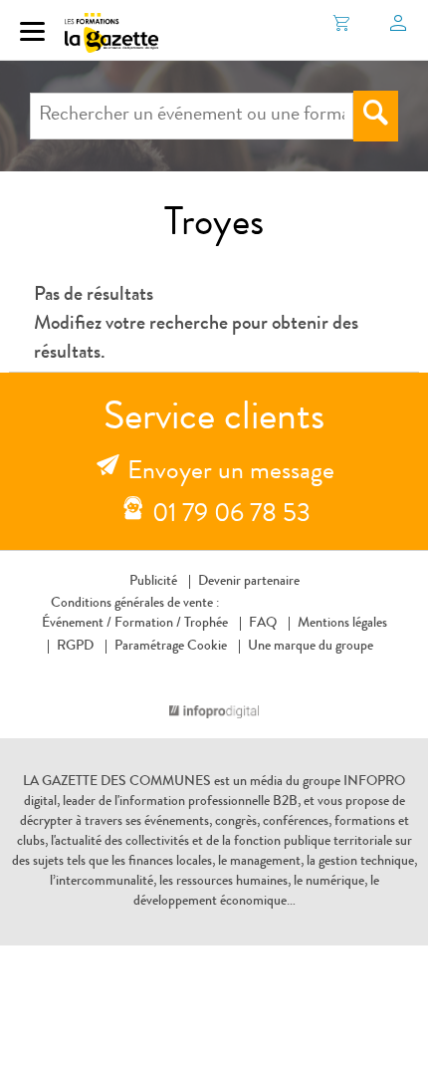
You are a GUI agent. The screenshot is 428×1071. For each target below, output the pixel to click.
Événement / (76, 624)
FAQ (263, 624)
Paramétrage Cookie (170, 647)
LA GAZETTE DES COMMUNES (117, 782)
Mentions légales (342, 624)
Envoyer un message (230, 473)
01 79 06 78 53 (231, 516)
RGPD (75, 647)
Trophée (206, 624)
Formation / (147, 624)
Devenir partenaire (249, 582)
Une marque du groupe (310, 647)
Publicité (153, 582)
